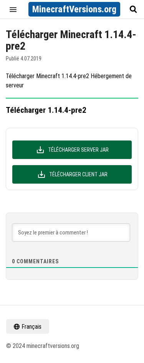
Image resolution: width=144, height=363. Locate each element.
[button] (13, 9)
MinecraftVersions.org (74, 9)
